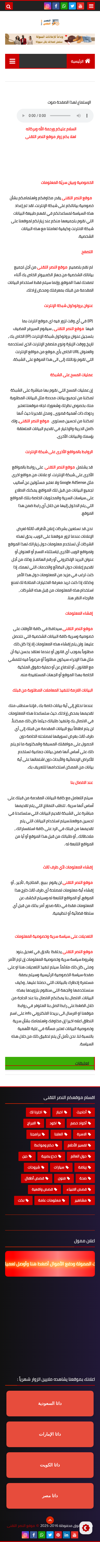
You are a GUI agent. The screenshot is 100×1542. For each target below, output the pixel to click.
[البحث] (9, 6)
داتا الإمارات (50, 1434)
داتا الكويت (50, 1465)
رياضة (82, 1167)
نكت (21, 1200)
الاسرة (82, 1134)
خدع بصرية (49, 1156)
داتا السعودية (50, 1403)
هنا (71, 598)
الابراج (31, 1123)
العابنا (58, 1134)
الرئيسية (77, 61)
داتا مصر (50, 1495)
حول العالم (79, 1156)
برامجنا (35, 1134)
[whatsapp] (64, 5)
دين (24, 1156)
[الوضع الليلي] (85, 1527)
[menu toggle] (91, 6)
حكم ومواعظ (44, 1145)
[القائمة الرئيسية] (12, 61)
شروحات (34, 1167)
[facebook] (55, 5)
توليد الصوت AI (76, 74)
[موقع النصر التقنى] (50, 22)
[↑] (50, 1520)
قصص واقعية (42, 1189)
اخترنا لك (36, 1112)
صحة (83, 1178)
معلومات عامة (49, 1200)
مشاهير (81, 1200)
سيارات (59, 1167)
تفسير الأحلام (77, 1145)
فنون (62, 1178)
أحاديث (82, 1112)
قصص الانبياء (77, 1189)
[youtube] (80, 5)
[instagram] (47, 5)
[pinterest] (58, 1534)
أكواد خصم (79, 1123)
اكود (53, 1123)
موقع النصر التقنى (21, 1525)
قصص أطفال (34, 1178)
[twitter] (72, 5)
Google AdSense (73, 482)
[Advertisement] (51, 156)
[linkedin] (66, 1534)
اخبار (59, 1112)
